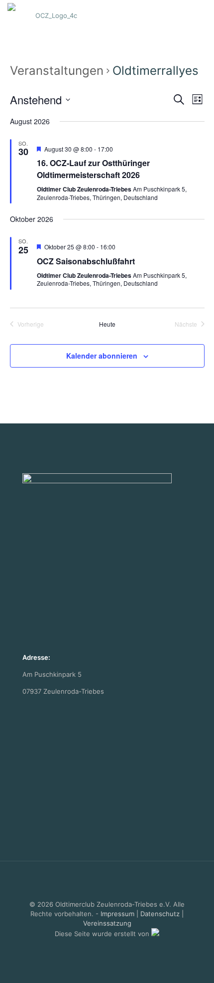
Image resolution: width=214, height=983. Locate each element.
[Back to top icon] (107, 881)
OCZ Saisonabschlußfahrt (86, 261)
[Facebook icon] (107, 948)
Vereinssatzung (107, 923)
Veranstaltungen (57, 70)
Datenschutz (160, 914)
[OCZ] (52, 14)
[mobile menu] (200, 14)
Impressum (117, 914)
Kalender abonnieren (101, 356)
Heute (107, 324)
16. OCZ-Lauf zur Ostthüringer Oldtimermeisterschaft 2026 (93, 169)
